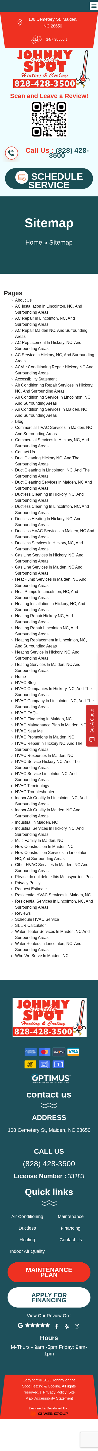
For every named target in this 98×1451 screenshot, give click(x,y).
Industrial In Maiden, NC (36, 822)
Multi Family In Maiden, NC (39, 840)
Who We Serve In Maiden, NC (42, 956)
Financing (70, 1228)
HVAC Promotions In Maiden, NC (44, 737)
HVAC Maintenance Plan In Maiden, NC (50, 725)
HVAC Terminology (32, 786)
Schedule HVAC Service (37, 919)
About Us (23, 300)
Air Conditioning (27, 1216)
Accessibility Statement (36, 379)
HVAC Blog (25, 682)
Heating (27, 1239)
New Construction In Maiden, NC (44, 846)
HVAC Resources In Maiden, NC (44, 755)
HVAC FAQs (26, 713)
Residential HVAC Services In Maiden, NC (53, 895)
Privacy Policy (27, 883)
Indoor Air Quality (27, 1251)
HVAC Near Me (29, 731)
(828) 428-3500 (49, 1164)
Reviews (23, 913)
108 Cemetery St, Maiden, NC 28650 (49, 1130)
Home (33, 242)
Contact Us (25, 452)
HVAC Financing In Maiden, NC (43, 719)
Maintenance (71, 1216)
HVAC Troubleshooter (34, 792)
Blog (19, 421)
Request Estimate (31, 889)
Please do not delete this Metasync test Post (54, 877)
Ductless (27, 1228)
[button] (94, 6)
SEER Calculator (30, 925)
